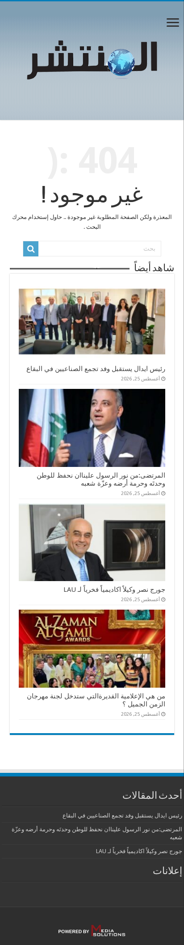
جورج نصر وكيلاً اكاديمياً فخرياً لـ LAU (114, 590)
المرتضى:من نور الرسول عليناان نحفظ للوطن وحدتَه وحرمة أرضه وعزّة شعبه (101, 479)
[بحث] (30, 248)
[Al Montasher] (92, 59)
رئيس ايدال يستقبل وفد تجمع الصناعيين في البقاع (95, 369)
